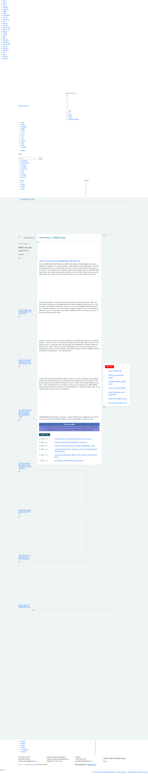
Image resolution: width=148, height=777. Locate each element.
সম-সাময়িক (5, 56)
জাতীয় (4, 1)
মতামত (4, 21)
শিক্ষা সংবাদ (5, 24)
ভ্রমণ (4, 52)
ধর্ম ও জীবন (5, 26)
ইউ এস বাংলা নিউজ (31, 764)
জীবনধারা (5, 32)
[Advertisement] (71, 77)
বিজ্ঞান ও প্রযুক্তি (6, 28)
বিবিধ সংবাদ (5, 58)
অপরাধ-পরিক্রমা (6, 15)
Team (23, 189)
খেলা (22, 133)
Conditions (24, 749)
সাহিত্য (4, 38)
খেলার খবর (5, 17)
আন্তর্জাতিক (5, 7)
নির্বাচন (4, 54)
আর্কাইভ (70, 117)
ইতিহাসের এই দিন (7, 44)
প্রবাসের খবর (5, 9)
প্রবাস (22, 143)
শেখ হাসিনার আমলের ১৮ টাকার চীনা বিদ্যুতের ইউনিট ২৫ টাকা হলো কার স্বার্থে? (73, 439)
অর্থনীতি (4, 11)
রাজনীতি (4, 13)
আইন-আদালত (6, 42)
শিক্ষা (22, 137)
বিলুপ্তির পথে (6, 50)
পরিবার (69, 111)
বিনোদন (22, 135)
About (23, 741)
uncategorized (25, 199)
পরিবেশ (4, 36)
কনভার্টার (70, 115)
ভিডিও (22, 180)
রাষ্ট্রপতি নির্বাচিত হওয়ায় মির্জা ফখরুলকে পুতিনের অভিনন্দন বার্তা (69, 460)
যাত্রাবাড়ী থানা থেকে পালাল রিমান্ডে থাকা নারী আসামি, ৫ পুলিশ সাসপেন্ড (71, 442)
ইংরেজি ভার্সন (6, 40)
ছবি (22, 182)
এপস (69, 113)
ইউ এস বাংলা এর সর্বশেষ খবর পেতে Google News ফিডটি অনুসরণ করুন (59, 261)
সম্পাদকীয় (5, 34)
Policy (23, 747)
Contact (23, 751)
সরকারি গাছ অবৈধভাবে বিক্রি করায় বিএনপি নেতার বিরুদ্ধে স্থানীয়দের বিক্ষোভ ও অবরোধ (75, 446)
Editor (23, 743)
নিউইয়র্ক (4, 3)
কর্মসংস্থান (5, 46)
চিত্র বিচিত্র (5, 48)
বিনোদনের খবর (6, 19)
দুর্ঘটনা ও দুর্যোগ (6, 30)
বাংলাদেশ (5, 5)
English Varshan (73, 119)
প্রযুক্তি (23, 145)
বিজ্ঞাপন (22, 187)
